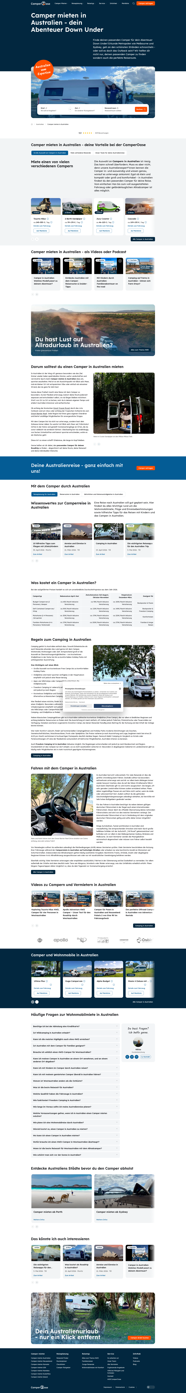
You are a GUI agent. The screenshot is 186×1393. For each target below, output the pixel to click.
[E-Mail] (136, 1057)
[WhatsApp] (127, 1057)
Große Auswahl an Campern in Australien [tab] (50, 153)
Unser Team (111, 1361)
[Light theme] (151, 1387)
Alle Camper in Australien (143, 239)
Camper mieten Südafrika (40, 1374)
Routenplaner (61, 1361)
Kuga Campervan (73, 981)
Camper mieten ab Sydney (112, 1211)
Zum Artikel (37, 554)
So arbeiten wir (113, 1358)
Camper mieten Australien (40, 1358)
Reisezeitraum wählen (113, 111)
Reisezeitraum (110, 108)
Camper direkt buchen (140, 1338)
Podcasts (136, 1361)
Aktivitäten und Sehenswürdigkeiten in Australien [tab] (103, 494)
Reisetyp (90, 3)
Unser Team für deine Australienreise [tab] (109, 153)
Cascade (132, 219)
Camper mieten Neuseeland (41, 1361)
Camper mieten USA (38, 1367)
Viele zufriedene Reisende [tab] (81, 153)
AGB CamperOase (114, 1379)
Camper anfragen (146, 3)
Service (102, 3)
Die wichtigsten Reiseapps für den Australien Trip (42, 1267)
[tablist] (79, 152)
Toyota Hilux (40, 219)
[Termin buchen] (132, 1057)
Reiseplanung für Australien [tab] (44, 494)
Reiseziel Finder (62, 1358)
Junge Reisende (88, 1364)
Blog (134, 1364)
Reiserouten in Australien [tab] (70, 494)
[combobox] (54, 110)
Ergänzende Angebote (115, 1367)
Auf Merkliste (42, 231)
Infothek (113, 3)
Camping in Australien (106, 543)
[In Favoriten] (57, 261)
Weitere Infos (39, 1220)
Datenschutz (120, 1387)
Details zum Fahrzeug (42, 226)
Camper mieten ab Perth (48, 1211)
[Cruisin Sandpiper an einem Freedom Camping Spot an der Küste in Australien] (124, 676)
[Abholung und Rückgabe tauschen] (70, 109)
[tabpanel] (93, 200)
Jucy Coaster (102, 219)
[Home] (32, 124)
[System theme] (148, 1387)
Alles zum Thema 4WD (140, 350)
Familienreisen (87, 1361)
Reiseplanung (77, 3)
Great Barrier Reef (39, 414)
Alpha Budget (103, 981)
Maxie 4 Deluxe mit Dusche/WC (138, 981)
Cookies (132, 1387)
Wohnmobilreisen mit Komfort (93, 1367)
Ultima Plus (39, 981)
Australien (40, 124)
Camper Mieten (61, 3)
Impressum (108, 1387)
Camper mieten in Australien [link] (57, 124)
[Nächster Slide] (37, 239)
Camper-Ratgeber (63, 1367)
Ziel (76, 108)
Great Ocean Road (61, 408)
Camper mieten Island (39, 1377)
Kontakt (147, 1057)
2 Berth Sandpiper (73, 219)
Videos (135, 1358)
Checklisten (60, 1364)
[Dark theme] (153, 1387)
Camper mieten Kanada (40, 1364)
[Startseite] (40, 3)
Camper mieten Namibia (40, 1371)
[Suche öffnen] (133, 3)
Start (43, 108)
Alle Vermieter (112, 1364)
